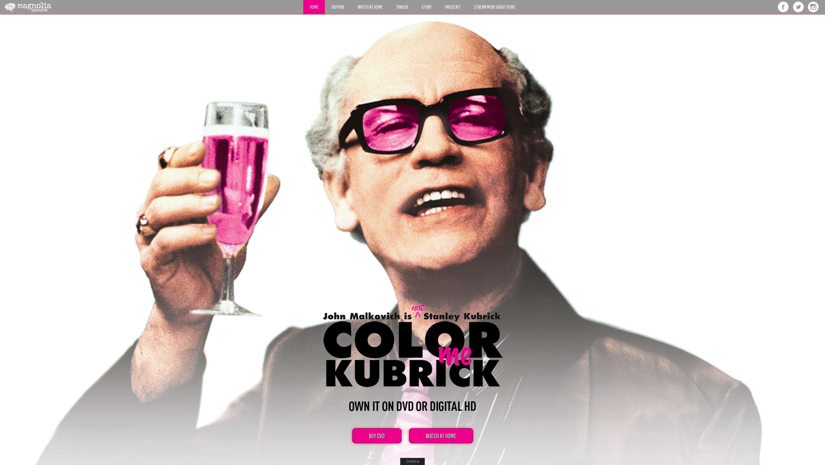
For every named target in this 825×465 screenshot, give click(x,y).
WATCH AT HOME (441, 436)
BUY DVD (377, 436)
